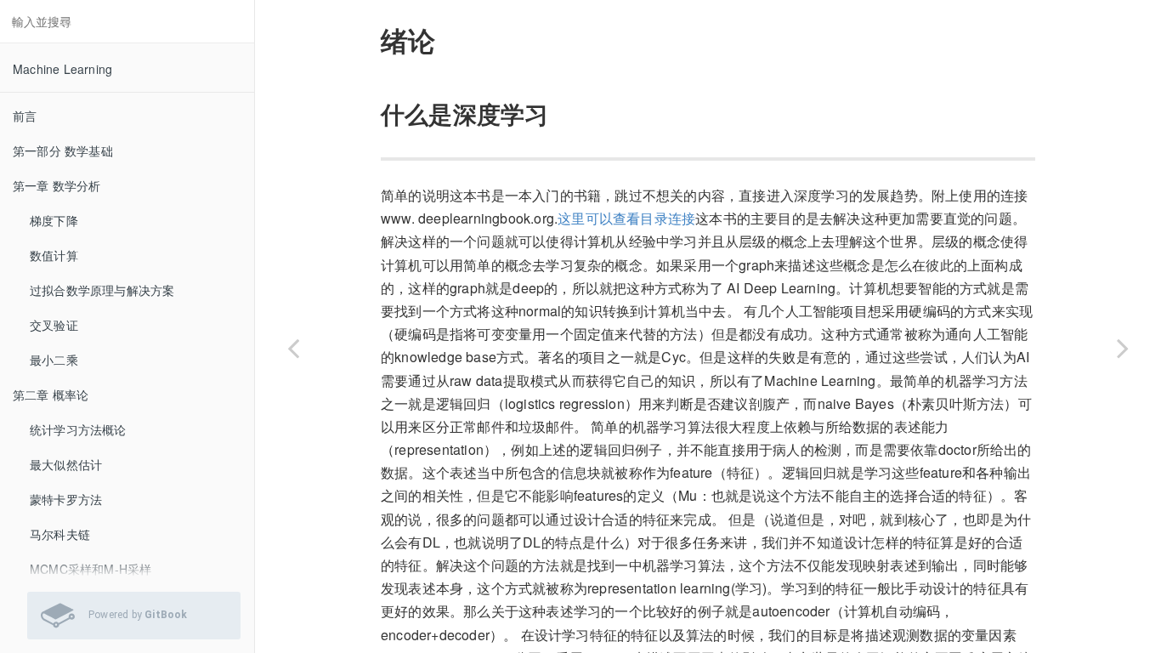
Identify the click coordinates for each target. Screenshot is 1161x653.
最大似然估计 (66, 464)
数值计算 (54, 255)
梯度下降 (54, 220)
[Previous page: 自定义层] (293, 348)
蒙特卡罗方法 (66, 499)
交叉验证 (54, 324)
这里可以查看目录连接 (626, 218)
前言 (25, 115)
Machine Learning (62, 68)
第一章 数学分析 (57, 185)
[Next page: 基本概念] (1123, 348)
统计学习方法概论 (78, 429)
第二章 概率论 (50, 394)
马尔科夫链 (60, 533)
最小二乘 (54, 359)
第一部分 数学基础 (63, 150)
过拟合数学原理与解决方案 (102, 289)
